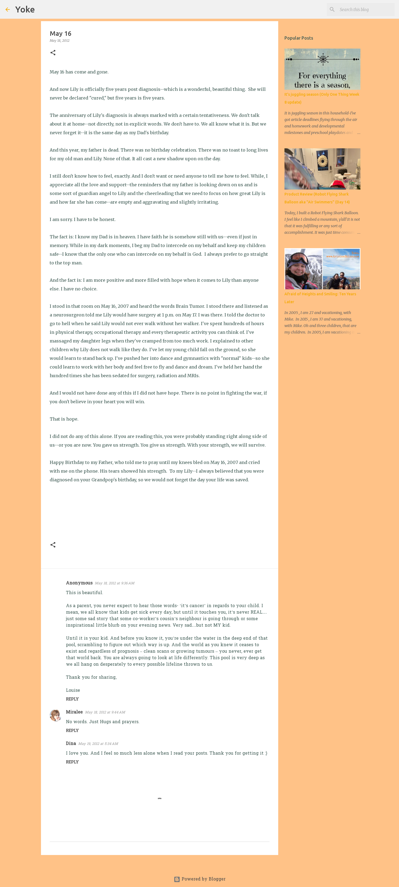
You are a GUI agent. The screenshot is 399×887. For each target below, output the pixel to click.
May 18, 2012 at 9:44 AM (105, 712)
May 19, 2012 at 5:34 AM (98, 744)
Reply (72, 699)
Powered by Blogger (203, 879)
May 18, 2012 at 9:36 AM (114, 583)
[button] (53, 53)
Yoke (25, 9)
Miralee (74, 712)
